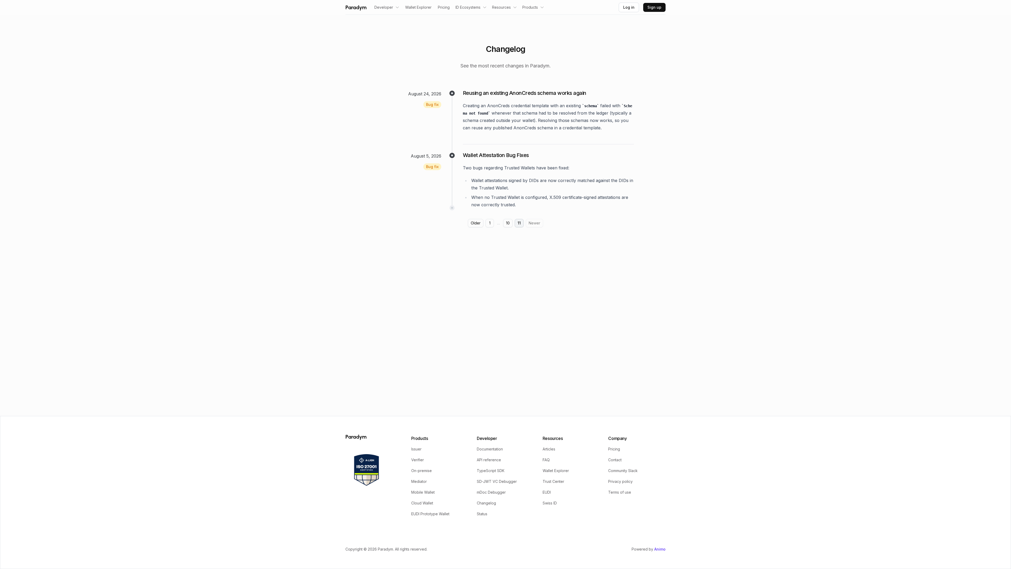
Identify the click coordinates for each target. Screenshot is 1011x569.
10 (508, 223)
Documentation (490, 449)
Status (482, 514)
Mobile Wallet (423, 492)
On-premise (421, 470)
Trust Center (553, 481)
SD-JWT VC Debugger (497, 481)
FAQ (546, 460)
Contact (615, 460)
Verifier (417, 460)
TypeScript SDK (490, 470)
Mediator (419, 481)
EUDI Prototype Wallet (430, 514)
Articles (549, 449)
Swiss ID (550, 503)
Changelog (486, 503)
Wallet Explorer (418, 7)
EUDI (547, 492)
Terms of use (619, 492)
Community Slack (623, 470)
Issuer (416, 449)
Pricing (444, 7)
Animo (660, 549)
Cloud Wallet (422, 503)
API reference (489, 460)
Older (475, 223)
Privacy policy (620, 481)
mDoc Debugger (491, 492)
